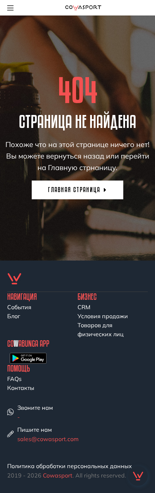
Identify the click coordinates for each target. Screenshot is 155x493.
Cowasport (57, 475)
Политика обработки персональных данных (69, 466)
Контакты (20, 387)
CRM (84, 307)
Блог (13, 316)
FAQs (14, 378)
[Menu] (13, 8)
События (19, 307)
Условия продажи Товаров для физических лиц (103, 325)
